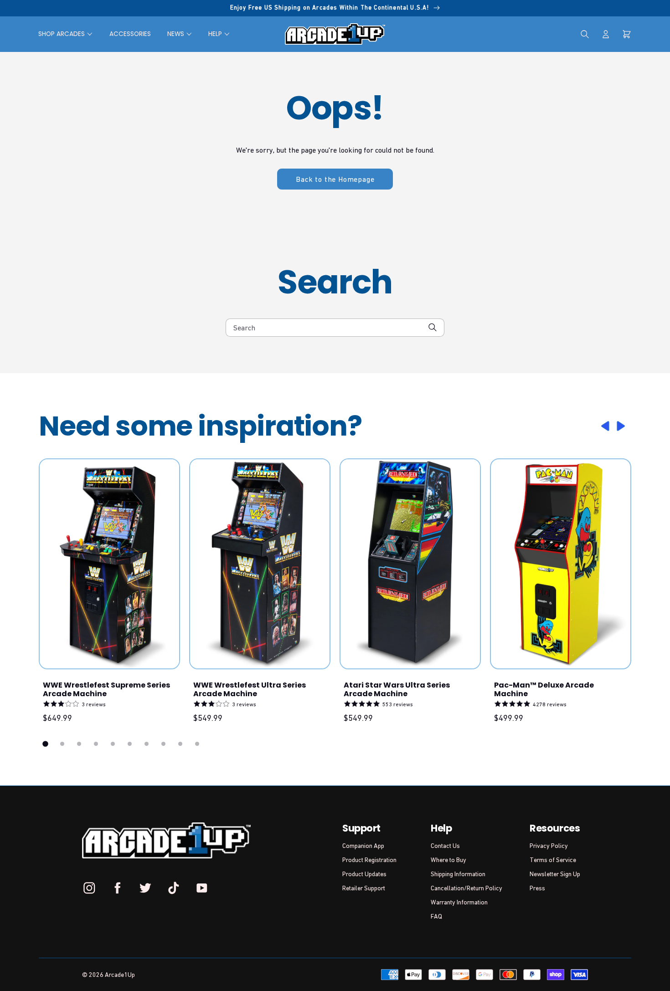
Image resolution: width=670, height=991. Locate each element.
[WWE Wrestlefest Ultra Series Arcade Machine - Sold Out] (260, 563)
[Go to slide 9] (180, 744)
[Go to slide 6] (129, 744)
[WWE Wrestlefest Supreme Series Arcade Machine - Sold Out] (109, 563)
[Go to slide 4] (96, 744)
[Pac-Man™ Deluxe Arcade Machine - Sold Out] (560, 563)
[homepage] (335, 34)
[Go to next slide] (622, 426)
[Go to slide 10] (197, 744)
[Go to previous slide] (604, 426)
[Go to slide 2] (62, 744)
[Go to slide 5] (112, 744)
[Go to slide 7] (146, 744)
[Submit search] (432, 327)
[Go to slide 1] (45, 744)
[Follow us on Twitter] (145, 887)
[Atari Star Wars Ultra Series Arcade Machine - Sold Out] (410, 563)
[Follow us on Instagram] (89, 887)
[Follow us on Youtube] (201, 887)
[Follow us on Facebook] (117, 887)
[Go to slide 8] (163, 744)
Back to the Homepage (335, 179)
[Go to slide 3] (79, 744)
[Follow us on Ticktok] (173, 887)
